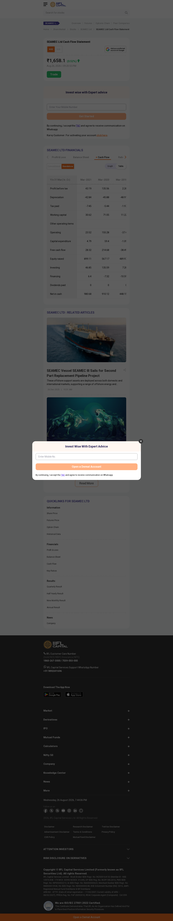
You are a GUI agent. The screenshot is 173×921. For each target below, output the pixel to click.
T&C (63, 475)
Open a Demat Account (86, 466)
